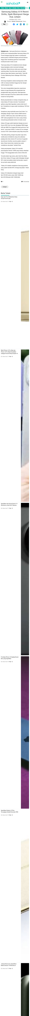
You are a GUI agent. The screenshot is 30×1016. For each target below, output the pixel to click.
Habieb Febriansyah (17, 21)
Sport (10, 8)
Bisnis (6, 8)
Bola (18, 8)
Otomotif (22, 8)
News (2, 8)
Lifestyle (14, 8)
